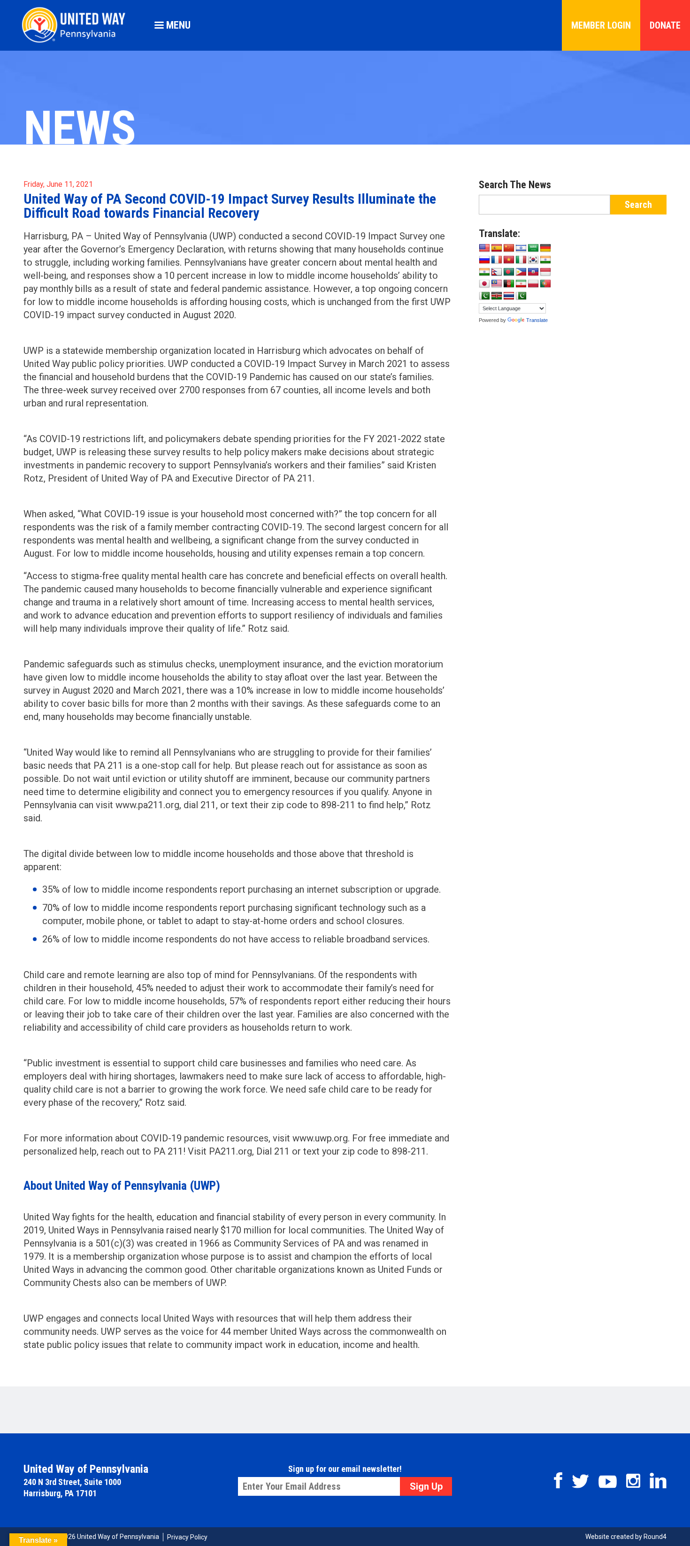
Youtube (607, 1481)
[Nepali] (496, 272)
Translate (537, 320)
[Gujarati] (545, 260)
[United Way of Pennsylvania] (77, 42)
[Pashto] (508, 284)
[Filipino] (521, 272)
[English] (484, 248)
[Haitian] (533, 272)
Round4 (655, 1536)
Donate (665, 25)
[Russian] (484, 260)
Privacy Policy (187, 1537)
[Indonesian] (545, 272)
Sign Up (426, 1486)
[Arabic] (533, 248)
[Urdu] (521, 296)
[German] (545, 248)
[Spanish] (496, 248)
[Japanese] (484, 284)
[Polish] (533, 284)
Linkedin (658, 1480)
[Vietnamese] (508, 260)
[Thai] (508, 296)
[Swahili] (496, 296)
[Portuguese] (545, 284)
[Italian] (521, 260)
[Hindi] (484, 272)
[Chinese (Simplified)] (508, 248)
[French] (496, 260)
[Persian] (521, 284)
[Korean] (533, 260)
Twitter (580, 1481)
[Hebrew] (521, 248)
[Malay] (496, 284)
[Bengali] (508, 272)
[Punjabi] (484, 296)
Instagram (633, 1480)
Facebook (558, 1480)
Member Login (601, 25)
